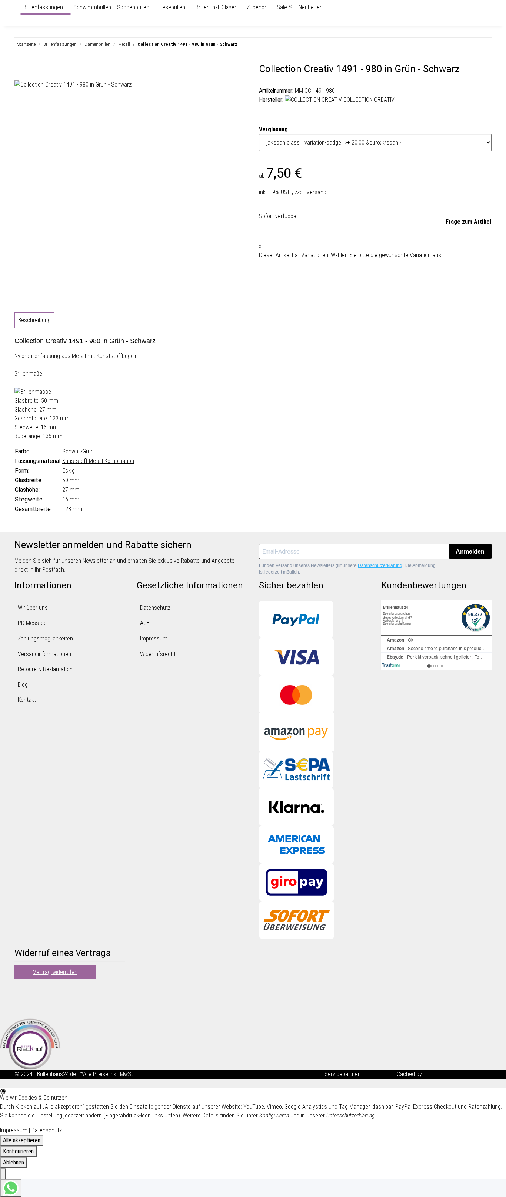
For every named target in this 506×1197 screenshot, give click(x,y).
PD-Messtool (33, 622)
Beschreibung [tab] (34, 320)
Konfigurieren (18, 1151)
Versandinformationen (44, 653)
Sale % (285, 7)
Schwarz (72, 451)
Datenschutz (155, 607)
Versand (316, 192)
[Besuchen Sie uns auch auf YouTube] (20, 999)
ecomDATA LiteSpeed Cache (457, 1074)
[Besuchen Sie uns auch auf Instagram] (20, 1008)
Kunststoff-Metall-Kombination (98, 460)
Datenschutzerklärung (380, 565)
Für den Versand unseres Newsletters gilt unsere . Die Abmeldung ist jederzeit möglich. (347, 569)
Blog (23, 684)
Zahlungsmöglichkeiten (45, 638)
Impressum (153, 638)
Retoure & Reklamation (45, 669)
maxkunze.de (377, 1074)
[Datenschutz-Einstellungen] (3, 1173)
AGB (145, 622)
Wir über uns (33, 607)
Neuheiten (311, 7)
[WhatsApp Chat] (10, 1188)
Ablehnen (13, 1162)
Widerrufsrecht (158, 653)
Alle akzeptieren (21, 1140)
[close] (20, 71)
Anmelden (470, 551)
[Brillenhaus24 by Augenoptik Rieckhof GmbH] (17, 7)
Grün (88, 451)
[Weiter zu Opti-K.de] (30, 1043)
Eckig (68, 470)
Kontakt (27, 699)
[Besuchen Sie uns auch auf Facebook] (20, 990)
